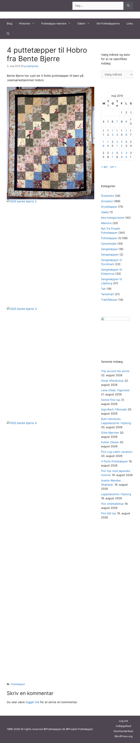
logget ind (32, 702)
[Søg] (128, 6)
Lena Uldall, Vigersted (115, 390)
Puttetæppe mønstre (53, 23)
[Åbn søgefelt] (8, 34)
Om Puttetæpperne (108, 23)
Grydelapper (109, 206)
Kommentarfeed (123, 731)
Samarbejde (108, 243)
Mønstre (106, 223)
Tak (103, 288)
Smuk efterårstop (112, 380)
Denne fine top (110, 399)
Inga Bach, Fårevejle (114, 409)
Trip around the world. (115, 371)
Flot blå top (108, 513)
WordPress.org (123, 736)
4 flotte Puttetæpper (114, 461)
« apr (104, 166)
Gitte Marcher (110, 432)
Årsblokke (107, 195)
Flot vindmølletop (112, 503)
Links (130, 23)
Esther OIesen (110, 442)
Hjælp (105, 212)
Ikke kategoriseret (112, 217)
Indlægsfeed (123, 726)
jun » (113, 166)
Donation (107, 201)
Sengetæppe (109, 249)
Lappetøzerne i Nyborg (116, 494)
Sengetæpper (110, 254)
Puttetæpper (18, 684)
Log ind (123, 720)
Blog (9, 23)
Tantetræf (107, 294)
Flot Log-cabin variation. (117, 451)
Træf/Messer (109, 299)
